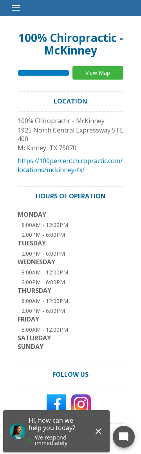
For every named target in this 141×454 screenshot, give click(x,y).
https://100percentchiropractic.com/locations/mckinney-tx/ (70, 165)
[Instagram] (81, 403)
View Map (97, 72)
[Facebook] (56, 403)
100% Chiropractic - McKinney (70, 44)
